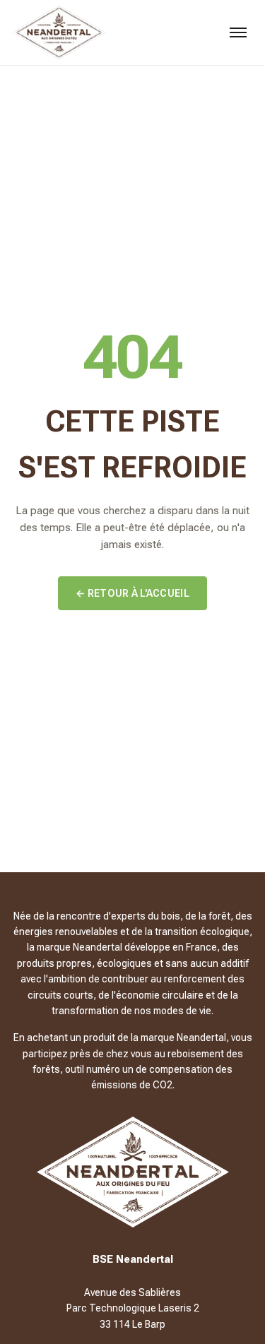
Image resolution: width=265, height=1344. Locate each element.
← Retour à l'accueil (132, 593)
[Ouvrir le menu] (238, 32)
